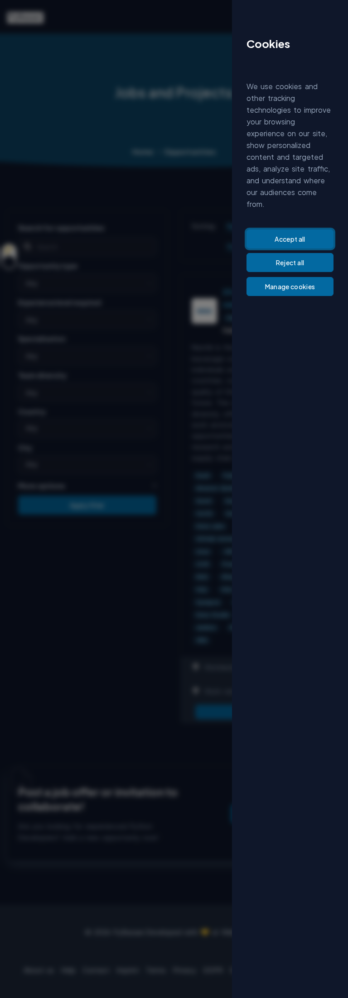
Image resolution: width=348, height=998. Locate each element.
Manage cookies (290, 286)
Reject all (290, 262)
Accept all (290, 239)
